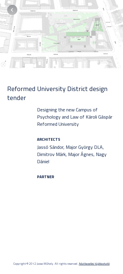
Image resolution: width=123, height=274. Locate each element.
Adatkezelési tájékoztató (94, 263)
